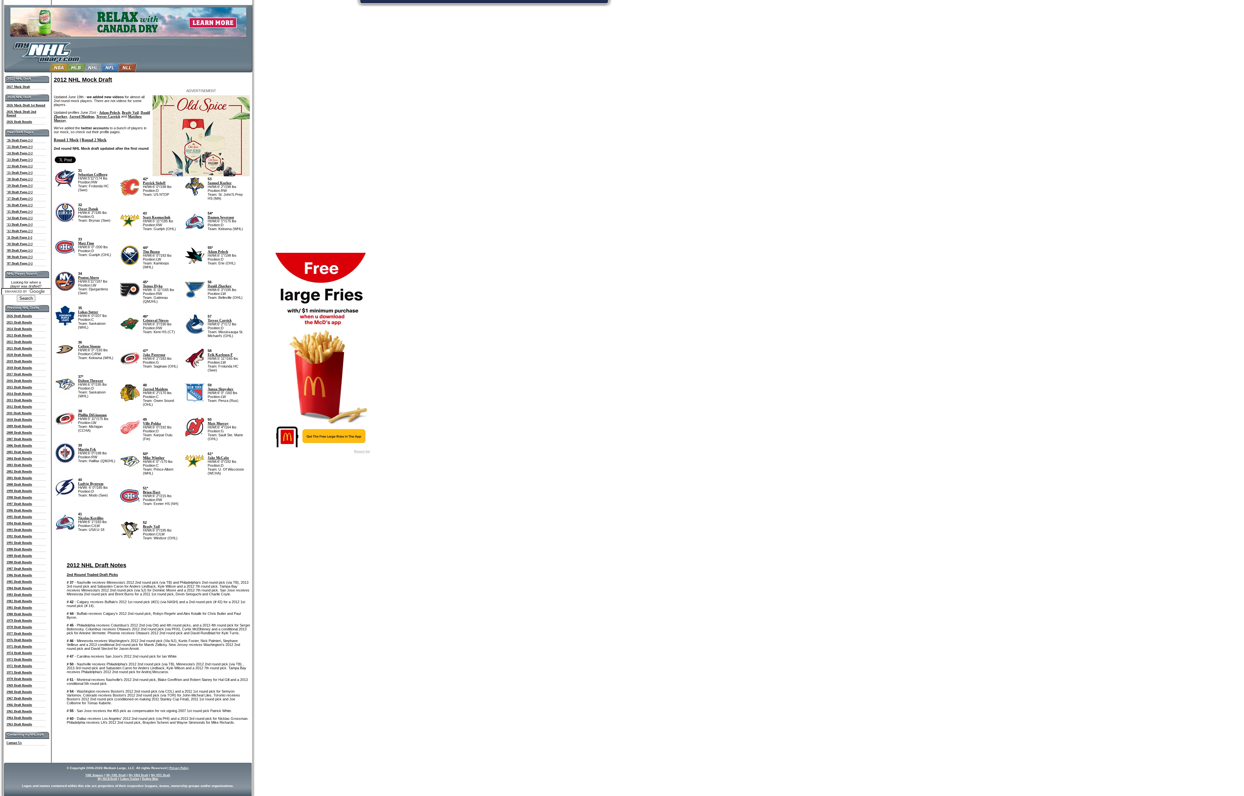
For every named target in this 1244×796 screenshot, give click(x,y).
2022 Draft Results (19, 342)
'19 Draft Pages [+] (19, 185)
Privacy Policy (179, 768)
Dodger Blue (150, 778)
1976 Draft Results (19, 640)
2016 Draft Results (19, 380)
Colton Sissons (89, 346)
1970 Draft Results (19, 679)
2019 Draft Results (19, 361)
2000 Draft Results (19, 484)
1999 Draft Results (19, 491)
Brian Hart (151, 492)
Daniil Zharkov (220, 286)
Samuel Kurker (220, 183)
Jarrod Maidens (81, 116)
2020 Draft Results (19, 355)
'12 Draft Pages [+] (19, 231)
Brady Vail (130, 112)
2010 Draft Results (19, 419)
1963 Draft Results (19, 724)
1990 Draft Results (19, 549)
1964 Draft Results (19, 718)
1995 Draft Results (19, 517)
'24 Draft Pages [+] (19, 153)
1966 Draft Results (19, 705)
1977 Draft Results (19, 633)
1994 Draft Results (19, 523)
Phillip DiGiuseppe (92, 415)
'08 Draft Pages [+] (19, 257)
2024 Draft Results (19, 329)
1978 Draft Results (19, 627)
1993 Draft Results (19, 530)
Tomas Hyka (153, 286)
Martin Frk (87, 449)
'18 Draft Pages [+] (19, 192)
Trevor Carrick (108, 116)
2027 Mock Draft (18, 86)
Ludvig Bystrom (90, 484)
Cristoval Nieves (155, 320)
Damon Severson (221, 217)
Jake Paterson (154, 355)
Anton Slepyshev (221, 389)
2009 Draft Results (19, 426)
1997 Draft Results (19, 504)
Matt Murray (218, 423)
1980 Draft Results (19, 614)
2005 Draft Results (19, 452)
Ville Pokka (152, 423)
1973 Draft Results (19, 659)
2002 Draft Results (19, 471)
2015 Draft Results (19, 387)
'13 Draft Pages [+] (19, 224)
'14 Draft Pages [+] (19, 218)
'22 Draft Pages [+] (19, 166)
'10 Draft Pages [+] (19, 244)
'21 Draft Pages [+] (19, 172)
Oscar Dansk (88, 209)
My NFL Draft (160, 775)
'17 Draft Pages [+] (19, 198)
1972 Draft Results (19, 666)
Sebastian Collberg (93, 174)
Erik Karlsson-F (220, 355)
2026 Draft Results (19, 121)
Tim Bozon (151, 251)
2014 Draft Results (19, 393)
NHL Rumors (94, 775)
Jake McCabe (218, 458)
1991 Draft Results (19, 542)
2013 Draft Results (19, 400)
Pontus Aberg (88, 277)
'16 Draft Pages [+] (19, 205)
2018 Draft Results (19, 367)
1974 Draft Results (19, 653)
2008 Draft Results (19, 432)
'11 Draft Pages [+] (19, 237)
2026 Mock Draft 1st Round (25, 105)
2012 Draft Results (19, 406)
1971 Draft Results (19, 672)
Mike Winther (154, 458)
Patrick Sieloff (154, 183)
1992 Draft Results (19, 536)
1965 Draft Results (19, 711)
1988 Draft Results (19, 562)
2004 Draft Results (19, 458)
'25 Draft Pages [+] (19, 146)
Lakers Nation (129, 778)
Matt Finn (86, 243)
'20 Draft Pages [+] (19, 179)
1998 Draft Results (19, 497)
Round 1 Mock (66, 140)
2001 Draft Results (19, 478)
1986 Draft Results (19, 575)
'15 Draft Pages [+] (19, 211)
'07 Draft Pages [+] (19, 263)
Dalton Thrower (90, 380)
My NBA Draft (138, 775)
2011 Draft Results (19, 413)
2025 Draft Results (19, 322)
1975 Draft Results (19, 646)
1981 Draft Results (19, 607)
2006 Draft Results (19, 445)
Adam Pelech (218, 251)
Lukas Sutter (88, 312)
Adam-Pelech (109, 112)
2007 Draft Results (19, 439)
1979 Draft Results (19, 620)
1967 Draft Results (19, 698)
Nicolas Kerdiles (90, 518)
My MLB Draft (107, 778)
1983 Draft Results (19, 594)
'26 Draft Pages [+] (19, 140)
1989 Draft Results (19, 555)
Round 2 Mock (94, 140)
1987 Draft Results (19, 568)
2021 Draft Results (19, 348)
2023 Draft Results (19, 335)
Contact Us (14, 742)
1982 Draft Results (19, 601)
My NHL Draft (116, 775)
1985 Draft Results (19, 581)
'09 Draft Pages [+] (19, 250)
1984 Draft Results (19, 588)
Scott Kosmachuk (156, 217)
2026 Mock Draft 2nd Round (21, 113)
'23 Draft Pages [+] (19, 159)
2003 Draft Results (19, 465)
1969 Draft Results (19, 685)
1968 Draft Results (19, 692)
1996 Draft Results (19, 510)
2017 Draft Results (19, 374)
